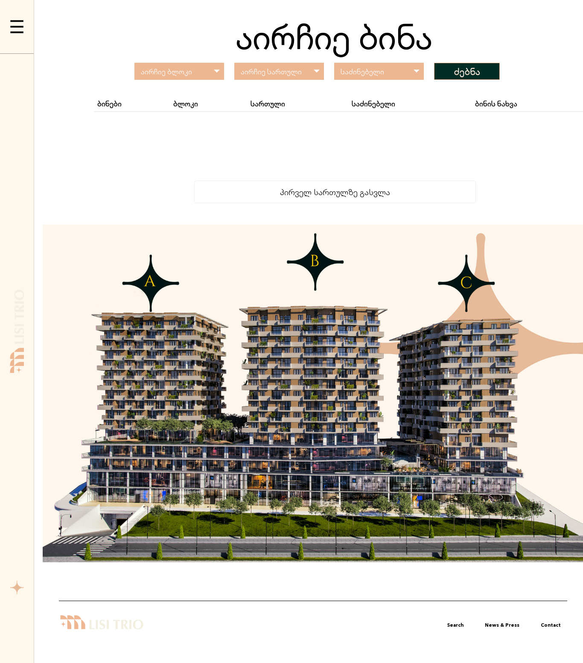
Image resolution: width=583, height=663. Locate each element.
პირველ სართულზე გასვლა (335, 191)
